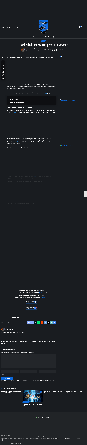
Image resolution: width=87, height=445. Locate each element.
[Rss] (19, 27)
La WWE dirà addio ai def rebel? (17, 102)
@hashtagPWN (23, 181)
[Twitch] (13, 27)
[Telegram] (16, 27)
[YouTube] (6, 27)
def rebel (14, 317)
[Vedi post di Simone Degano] (23, 50)
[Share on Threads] (48, 322)
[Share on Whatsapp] (3, 65)
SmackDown (42, 147)
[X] (4, 27)
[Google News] (8, 27)
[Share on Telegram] (3, 71)
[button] (81, 27)
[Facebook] (2, 27)
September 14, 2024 (29, 203)
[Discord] (14, 27)
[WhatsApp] (18, 27)
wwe (18, 317)
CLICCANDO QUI (42, 292)
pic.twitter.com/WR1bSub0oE (34, 181)
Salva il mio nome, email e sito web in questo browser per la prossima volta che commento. (21, 374)
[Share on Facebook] (50, 50)
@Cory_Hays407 (14, 181)
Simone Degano (34, 48)
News (43, 40)
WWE (45, 93)
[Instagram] (9, 27)
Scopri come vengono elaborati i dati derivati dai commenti (39, 380)
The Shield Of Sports (22, 433)
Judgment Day (15, 141)
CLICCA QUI (44, 297)
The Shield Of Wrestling (6, 438)
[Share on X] (52, 50)
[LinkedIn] (11, 27)
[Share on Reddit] (3, 68)
